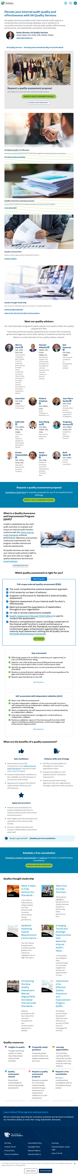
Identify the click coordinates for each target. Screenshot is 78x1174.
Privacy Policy (9, 1151)
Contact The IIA (10, 1147)
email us (43, 858)
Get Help (7, 1143)
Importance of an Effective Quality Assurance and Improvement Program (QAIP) (63, 993)
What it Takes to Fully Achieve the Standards (28, 890)
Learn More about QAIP (20, 565)
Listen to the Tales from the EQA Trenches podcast (21, 313)
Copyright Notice (34, 1147)
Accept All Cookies (45, 1171)
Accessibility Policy (35, 1143)
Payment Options (34, 1151)
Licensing (54, 1143)
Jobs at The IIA (56, 1153)
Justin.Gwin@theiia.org (24, 38)
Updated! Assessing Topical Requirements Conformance (28, 932)
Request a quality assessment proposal (39, 96)
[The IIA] (7, 4)
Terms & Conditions (11, 1154)
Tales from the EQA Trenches (61, 889)
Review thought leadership (13, 310)
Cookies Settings (31, 1171)
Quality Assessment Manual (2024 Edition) (31, 616)
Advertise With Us (34, 1154)
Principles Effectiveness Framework (28, 633)
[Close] (75, 1163)
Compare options (10, 259)
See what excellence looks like (14, 157)
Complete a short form (15, 492)
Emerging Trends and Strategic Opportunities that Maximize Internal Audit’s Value (63, 938)
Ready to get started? (32, 838)
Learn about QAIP (10, 208)
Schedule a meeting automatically (21, 858)
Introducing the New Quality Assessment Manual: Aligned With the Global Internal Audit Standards (28, 993)
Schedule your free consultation (39, 865)
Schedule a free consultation (38, 102)
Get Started (38, 682)
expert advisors (10, 561)
